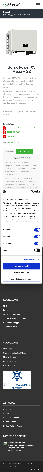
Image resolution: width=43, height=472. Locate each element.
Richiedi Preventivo (24, 152)
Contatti (6, 413)
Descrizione (10, 152)
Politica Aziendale (10, 421)
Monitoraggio (8, 348)
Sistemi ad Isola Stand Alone (14, 353)
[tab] (9, 151)
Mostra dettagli (30, 259)
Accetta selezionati (21, 272)
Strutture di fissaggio (11, 322)
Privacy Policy (26, 464)
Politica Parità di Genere (12, 426)
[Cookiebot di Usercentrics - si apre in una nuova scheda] (30, 191)
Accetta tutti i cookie (21, 266)
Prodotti (6, 12)
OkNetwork (13, 467)
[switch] (37, 236)
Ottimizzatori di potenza (12, 314)
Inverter (11, 142)
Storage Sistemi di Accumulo (14, 318)
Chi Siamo (7, 409)
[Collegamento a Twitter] (34, 469)
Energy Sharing (9, 365)
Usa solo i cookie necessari (21, 279)
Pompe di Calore (9, 361)
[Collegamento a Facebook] (31, 469)
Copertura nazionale (11, 417)
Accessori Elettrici (10, 326)
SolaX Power (17, 142)
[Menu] (37, 4)
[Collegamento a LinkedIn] (38, 469)
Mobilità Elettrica (9, 357)
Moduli (5, 306)
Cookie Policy (35, 464)
